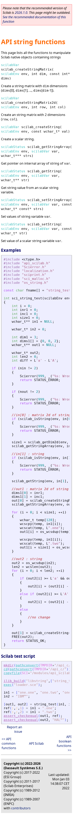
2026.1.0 (21, 12)
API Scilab (36, 743)
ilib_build (14, 681)
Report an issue (14, 729)
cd (6, 669)
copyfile (12, 673)
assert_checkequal (21, 716)
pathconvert (27, 665)
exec (8, 685)
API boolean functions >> (64, 743)
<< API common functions (9, 743)
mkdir (9, 665)
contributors (21, 808)
